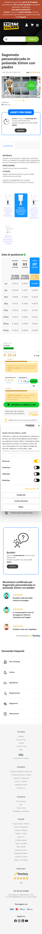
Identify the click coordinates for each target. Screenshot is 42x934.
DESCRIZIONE (8, 146)
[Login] (26, 25)
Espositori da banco (21, 853)
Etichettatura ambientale (21, 811)
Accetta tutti (21, 495)
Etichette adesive (21, 840)
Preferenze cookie (21, 785)
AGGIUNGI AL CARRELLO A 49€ (23, 405)
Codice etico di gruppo (21, 758)
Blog (21, 749)
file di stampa (21, 801)
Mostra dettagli (30, 488)
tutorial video (21, 808)
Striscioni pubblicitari (21, 827)
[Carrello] (32, 25)
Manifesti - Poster (21, 833)
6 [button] (26, 101)
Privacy (17, 781)
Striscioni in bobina (21, 830)
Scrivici (20, 130)
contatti (21, 743)
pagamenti (25, 778)
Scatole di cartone (21, 857)
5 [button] (23, 101)
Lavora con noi (21, 746)
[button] (37, 25)
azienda (21, 736)
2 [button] (16, 101)
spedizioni (16, 778)
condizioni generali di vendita (21, 775)
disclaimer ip (21, 788)
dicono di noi (21, 740)
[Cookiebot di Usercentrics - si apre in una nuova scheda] (26, 425)
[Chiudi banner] (39, 425)
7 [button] (28, 101)
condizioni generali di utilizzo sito (21, 771)
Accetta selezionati (21, 501)
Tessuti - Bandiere (21, 843)
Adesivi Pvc (21, 837)
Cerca (32, 39)
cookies (24, 781)
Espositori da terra (21, 850)
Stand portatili (21, 847)
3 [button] (19, 101)
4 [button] (21, 101)
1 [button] (14, 101)
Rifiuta (21, 507)
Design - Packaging (21, 860)
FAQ (21, 805)
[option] (21, 87)
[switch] (37, 466)
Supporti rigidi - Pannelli (21, 824)
